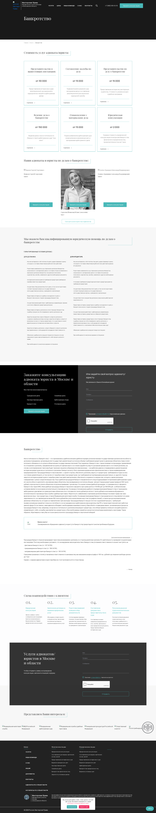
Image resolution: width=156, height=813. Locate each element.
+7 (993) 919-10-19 (111, 5)
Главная (26, 43)
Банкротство (38, 43)
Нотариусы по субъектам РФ (37, 790)
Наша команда (69, 5)
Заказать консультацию (131, 6)
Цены (59, 5)
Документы (30, 774)
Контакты (88, 5)
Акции (28, 768)
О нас (80, 5)
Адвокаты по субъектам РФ (36, 785)
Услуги (51, 5)
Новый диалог (102, 162)
